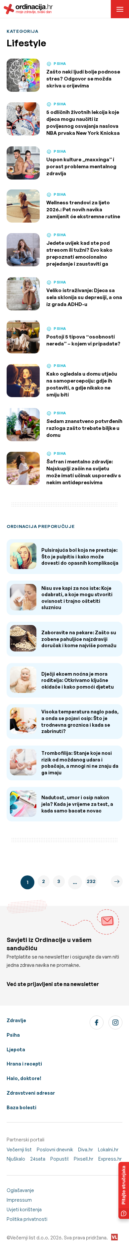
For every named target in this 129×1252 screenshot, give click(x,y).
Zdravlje (16, 1020)
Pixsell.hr (83, 1159)
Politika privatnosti (27, 1219)
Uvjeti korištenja (24, 1209)
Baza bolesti (21, 1107)
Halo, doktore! (24, 1078)
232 (91, 881)
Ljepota (16, 1049)
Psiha (13, 1035)
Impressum (19, 1200)
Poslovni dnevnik (55, 1149)
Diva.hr (85, 1149)
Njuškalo (16, 1159)
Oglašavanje (20, 1190)
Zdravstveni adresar (31, 1093)
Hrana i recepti (24, 1064)
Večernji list (19, 1149)
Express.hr (110, 1159)
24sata (37, 1159)
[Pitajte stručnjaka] (123, 1190)
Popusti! (59, 1159)
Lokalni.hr (108, 1149)
